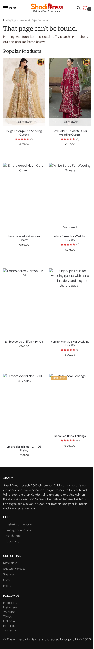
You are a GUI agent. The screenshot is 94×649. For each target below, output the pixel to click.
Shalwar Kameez (14, 569)
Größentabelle (16, 536)
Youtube (9, 612)
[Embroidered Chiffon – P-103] (24, 302)
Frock (7, 586)
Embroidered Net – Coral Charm (24, 238)
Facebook (10, 603)
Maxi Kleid (10, 563)
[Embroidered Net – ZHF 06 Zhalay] (24, 407)
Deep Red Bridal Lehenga (70, 436)
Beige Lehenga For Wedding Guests (24, 133)
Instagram (10, 607)
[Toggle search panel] (79, 8)
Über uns (12, 541)
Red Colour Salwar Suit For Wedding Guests (70, 133)
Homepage (9, 20)
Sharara (8, 574)
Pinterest (9, 626)
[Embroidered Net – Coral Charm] (24, 197)
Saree (7, 580)
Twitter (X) (10, 630)
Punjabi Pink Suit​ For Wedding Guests (70, 343)
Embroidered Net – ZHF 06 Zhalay (24, 448)
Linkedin (9, 621)
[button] (86, 8)
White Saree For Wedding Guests (70, 238)
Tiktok (7, 616)
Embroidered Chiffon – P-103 (24, 341)
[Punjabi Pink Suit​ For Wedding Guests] (70, 302)
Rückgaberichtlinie (19, 530)
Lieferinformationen (19, 524)
